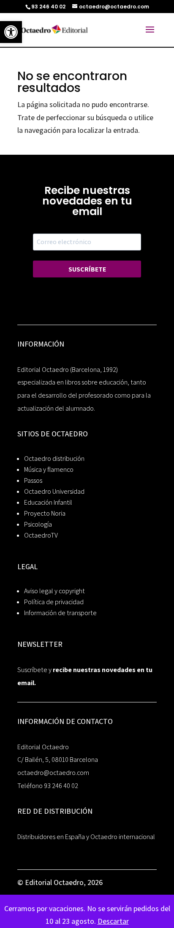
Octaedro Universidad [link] (54, 491)
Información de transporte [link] (60, 612)
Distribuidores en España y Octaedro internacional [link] (86, 836)
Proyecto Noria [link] (44, 513)
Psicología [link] (38, 524)
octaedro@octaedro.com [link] (53, 772)
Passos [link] (33, 480)
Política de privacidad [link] (54, 601)
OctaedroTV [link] (41, 535)
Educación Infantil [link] (48, 502)
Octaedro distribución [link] (54, 458)
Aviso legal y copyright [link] (54, 590)
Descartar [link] (113, 921)
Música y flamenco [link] (48, 469)
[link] (11, 32)
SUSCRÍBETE (87, 269)
